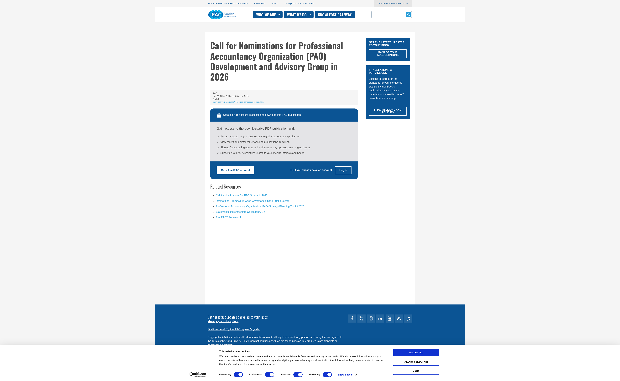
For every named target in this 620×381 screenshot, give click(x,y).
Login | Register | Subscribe (299, 3)
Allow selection (416, 361)
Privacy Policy (240, 341)
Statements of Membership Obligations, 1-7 (240, 212)
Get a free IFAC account (235, 170)
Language (259, 3)
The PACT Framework (229, 217)
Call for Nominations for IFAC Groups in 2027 (242, 195)
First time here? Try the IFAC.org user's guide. (234, 329)
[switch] (269, 374)
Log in (343, 170)
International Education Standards (228, 3)
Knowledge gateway (335, 14)
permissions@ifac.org (271, 341)
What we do (297, 14)
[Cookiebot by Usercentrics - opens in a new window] (198, 374)
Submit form (408, 14)
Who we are (266, 14)
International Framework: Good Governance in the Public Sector (252, 201)
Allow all (416, 352)
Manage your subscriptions (223, 321)
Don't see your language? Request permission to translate (238, 102)
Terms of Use (219, 341)
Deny (416, 370)
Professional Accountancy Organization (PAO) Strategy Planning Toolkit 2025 (260, 206)
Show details (345, 374)
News (274, 3)
